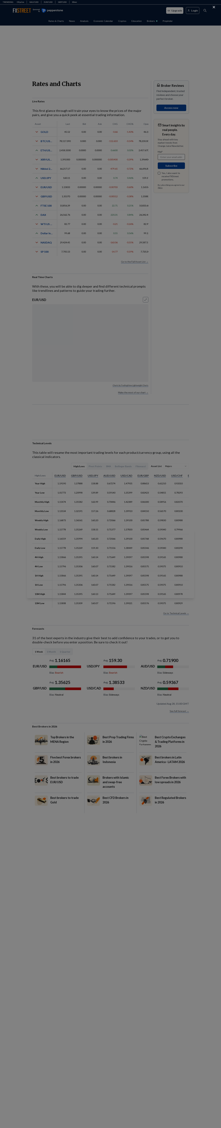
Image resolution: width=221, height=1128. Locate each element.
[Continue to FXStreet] (214, 7)
